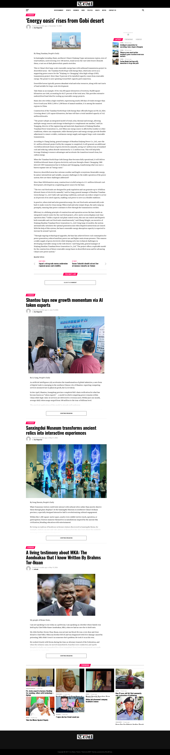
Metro (104, 10)
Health (97, 10)
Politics (90, 10)
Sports (68, 10)
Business (76, 10)
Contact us (112, 10)
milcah (36, 569)
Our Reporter (38, 28)
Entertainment (58, 10)
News (83, 10)
